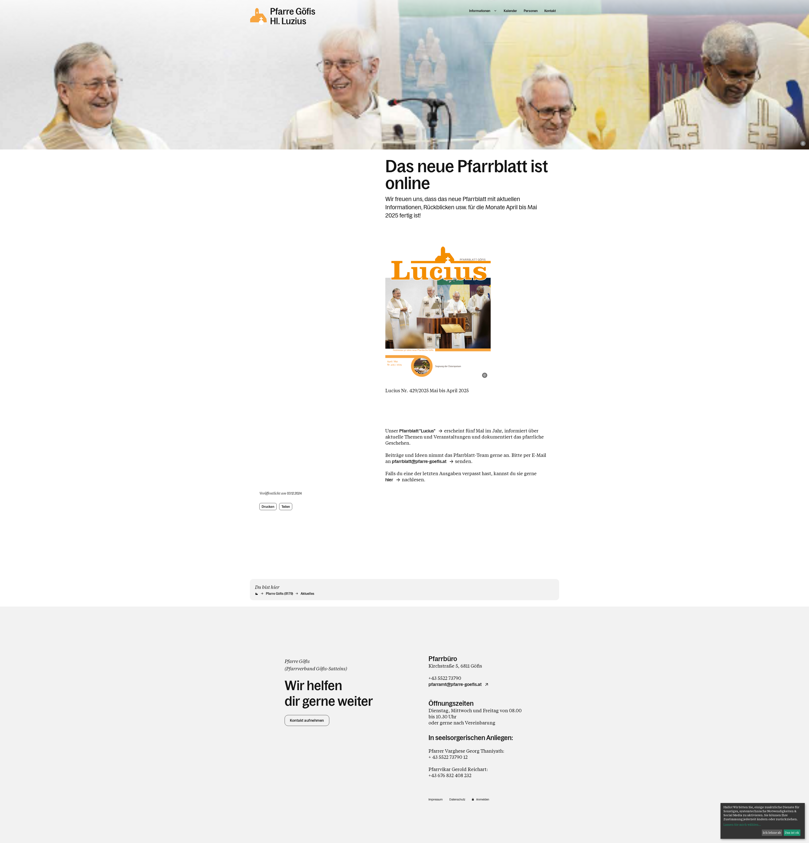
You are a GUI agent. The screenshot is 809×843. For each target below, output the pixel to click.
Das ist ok (792, 833)
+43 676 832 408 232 (450, 775)
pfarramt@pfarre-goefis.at (455, 684)
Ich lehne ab (772, 833)
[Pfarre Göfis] (438, 311)
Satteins (337, 669)
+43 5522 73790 (445, 678)
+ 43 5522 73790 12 (448, 757)
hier (389, 479)
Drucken (268, 506)
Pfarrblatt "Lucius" (417, 431)
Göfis (321, 669)
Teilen (285, 506)
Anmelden (482, 799)
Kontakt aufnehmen (307, 720)
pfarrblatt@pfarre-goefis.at (419, 461)
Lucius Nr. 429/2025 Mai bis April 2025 (427, 390)
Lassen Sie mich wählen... (742, 825)
